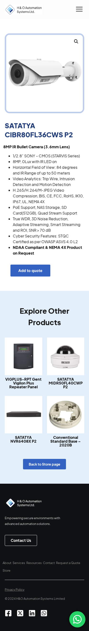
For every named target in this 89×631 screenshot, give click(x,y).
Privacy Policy (14, 589)
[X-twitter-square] (20, 613)
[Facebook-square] (8, 613)
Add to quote (30, 270)
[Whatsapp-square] (43, 613)
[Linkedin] (32, 613)
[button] (79, 9)
